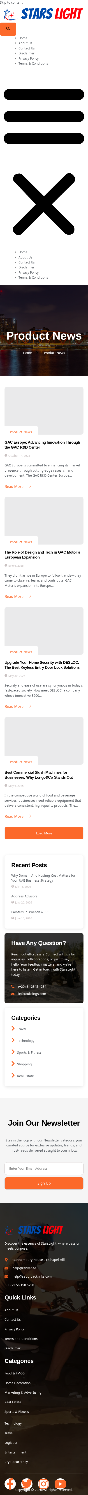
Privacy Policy (29, 58)
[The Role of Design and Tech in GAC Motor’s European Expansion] (44, 521)
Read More (14, 486)
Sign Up (44, 1183)
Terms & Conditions (33, 63)
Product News (21, 432)
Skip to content (11, 2)
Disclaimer (27, 53)
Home (23, 38)
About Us (25, 43)
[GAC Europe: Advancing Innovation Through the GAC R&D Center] (44, 411)
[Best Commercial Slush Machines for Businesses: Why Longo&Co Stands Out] (44, 741)
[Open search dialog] (8, 29)
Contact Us (27, 48)
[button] (44, 160)
